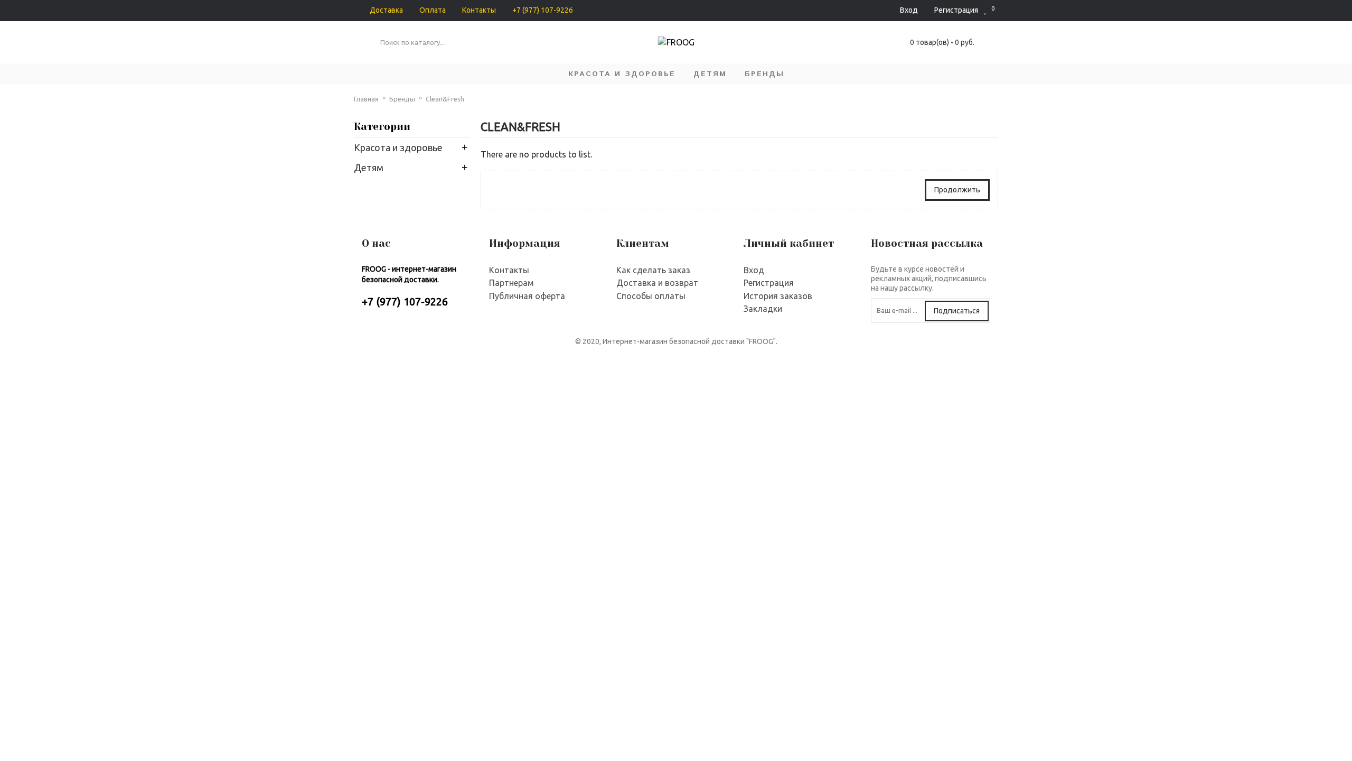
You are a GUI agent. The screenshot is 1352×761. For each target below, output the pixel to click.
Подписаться (957, 311)
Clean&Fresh (445, 99)
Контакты (509, 270)
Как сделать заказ (653, 270)
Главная (366, 99)
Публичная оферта (527, 296)
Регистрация (769, 282)
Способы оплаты (651, 296)
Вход (754, 270)
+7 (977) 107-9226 (405, 301)
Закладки (763, 308)
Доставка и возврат (657, 282)
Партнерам (511, 282)
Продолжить (957, 189)
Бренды (402, 99)
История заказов (778, 296)
